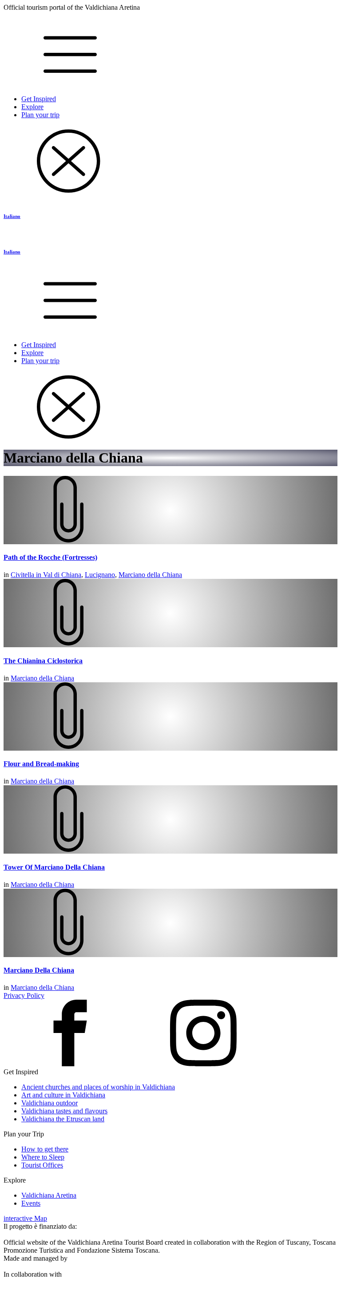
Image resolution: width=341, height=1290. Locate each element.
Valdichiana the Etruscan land (62, 1119)
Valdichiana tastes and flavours (64, 1111)
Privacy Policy (24, 995)
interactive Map (25, 1218)
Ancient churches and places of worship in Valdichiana (98, 1087)
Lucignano (100, 574)
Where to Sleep (42, 1157)
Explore (32, 107)
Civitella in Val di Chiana (46, 574)
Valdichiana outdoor (49, 1103)
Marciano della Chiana (150, 574)
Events (30, 1203)
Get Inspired (38, 99)
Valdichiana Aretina (48, 1195)
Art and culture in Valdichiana (63, 1095)
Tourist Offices (42, 1165)
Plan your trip (40, 115)
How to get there (44, 1149)
